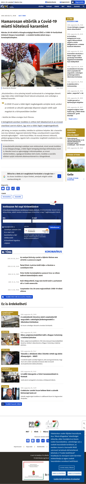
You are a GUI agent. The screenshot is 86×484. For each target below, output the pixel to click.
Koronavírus (7, 197)
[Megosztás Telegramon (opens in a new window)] (13, 188)
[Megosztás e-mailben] (3, 188)
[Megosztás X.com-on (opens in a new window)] (18, 188)
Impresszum (18, 446)
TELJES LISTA (73, 119)
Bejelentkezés (51, 2)
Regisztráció (65, 2)
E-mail (34, 218)
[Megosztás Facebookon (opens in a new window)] (8, 188)
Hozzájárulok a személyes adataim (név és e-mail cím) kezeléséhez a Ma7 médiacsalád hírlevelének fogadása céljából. (12, 235)
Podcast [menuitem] (49, 6)
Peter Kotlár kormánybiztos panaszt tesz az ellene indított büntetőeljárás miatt (40, 274)
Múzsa (45, 432)
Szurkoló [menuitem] (77, 6)
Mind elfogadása (74, 473)
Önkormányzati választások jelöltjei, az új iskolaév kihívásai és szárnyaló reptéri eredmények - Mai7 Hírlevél (76, 142)
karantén (18, 197)
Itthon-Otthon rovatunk (72, 179)
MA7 (27, 432)
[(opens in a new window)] (28, 440)
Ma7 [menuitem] (63, 6)
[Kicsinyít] (84, 428)
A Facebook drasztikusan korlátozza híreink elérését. (21, 210)
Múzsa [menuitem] (69, 6)
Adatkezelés (41, 446)
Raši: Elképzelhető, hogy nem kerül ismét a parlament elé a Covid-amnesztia (41, 282)
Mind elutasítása (59, 473)
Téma (8, 252)
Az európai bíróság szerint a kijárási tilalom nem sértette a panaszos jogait (39, 258)
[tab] (70, 18)
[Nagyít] (84, 423)
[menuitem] (83, 6)
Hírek (36, 432)
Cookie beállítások (67, 468)
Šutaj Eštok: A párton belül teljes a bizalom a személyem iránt (37, 266)
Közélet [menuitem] (41, 6)
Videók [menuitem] (57, 6)
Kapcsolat (29, 446)
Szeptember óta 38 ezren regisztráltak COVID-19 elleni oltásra (41, 290)
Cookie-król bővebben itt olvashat (67, 479)
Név (4, 218)
